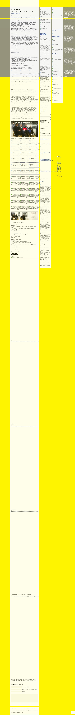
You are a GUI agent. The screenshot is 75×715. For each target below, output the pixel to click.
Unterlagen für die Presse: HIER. (45, 135)
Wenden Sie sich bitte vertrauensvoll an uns (28, 680)
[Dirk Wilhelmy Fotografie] (56, 59)
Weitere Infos (68, 16)
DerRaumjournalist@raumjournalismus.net (28, 60)
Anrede (41, 120)
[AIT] (53, 73)
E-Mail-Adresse (42, 118)
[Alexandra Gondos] (55, 93)
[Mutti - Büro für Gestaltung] (57, 76)
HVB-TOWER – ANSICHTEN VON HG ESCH (22, 10)
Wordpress (21, 712)
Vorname (41, 113)
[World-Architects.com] (56, 70)
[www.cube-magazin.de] (55, 100)
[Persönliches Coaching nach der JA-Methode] (45, 23)
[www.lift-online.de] (57, 88)
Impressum (13, 712)
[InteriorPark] (54, 74)
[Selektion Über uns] (43, 28)
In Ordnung (66, 17)
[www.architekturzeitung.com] (55, 71)
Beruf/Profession (43, 121)
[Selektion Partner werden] (44, 26)
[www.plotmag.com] (55, 92)
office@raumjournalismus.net (45, 133)
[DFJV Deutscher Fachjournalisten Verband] (57, 45)
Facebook (23, 61)
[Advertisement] (57, 21)
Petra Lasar (16, 245)
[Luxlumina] (54, 82)
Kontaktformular (15, 61)
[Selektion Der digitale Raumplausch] (45, 20)
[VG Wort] (54, 40)
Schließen (65, 76)
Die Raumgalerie (15, 67)
